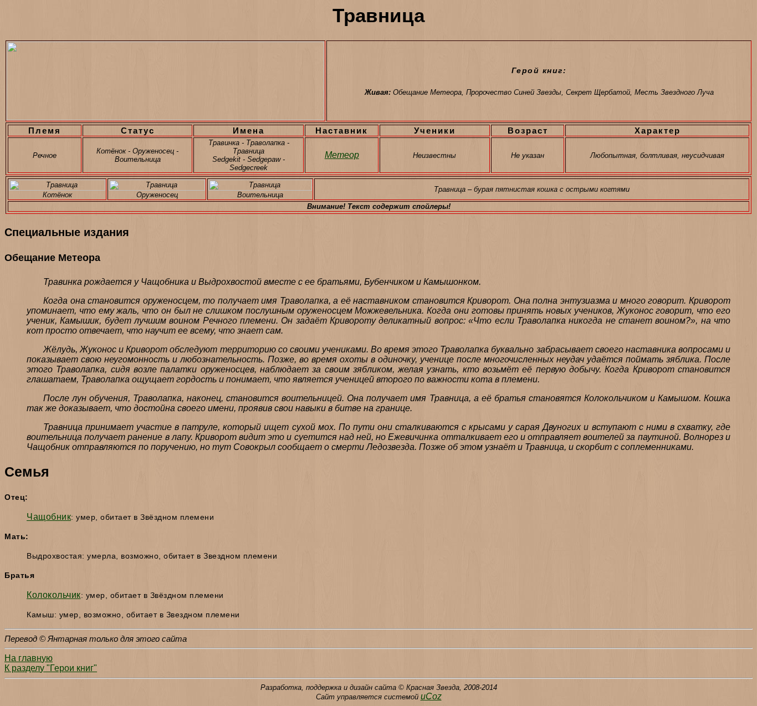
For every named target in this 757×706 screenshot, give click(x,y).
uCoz (431, 696)
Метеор (342, 155)
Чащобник (49, 516)
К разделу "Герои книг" (50, 668)
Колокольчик (54, 595)
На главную (28, 658)
